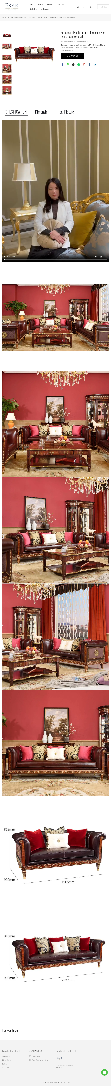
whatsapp (78, 64)
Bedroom (5, 1064)
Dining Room (6, 1060)
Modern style (45, 9)
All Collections (12, 17)
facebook (62, 64)
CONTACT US (72, 56)
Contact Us (33, 9)
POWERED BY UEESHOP (62, 1082)
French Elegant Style (11, 1051)
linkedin (95, 64)
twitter (73, 64)
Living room (31, 17)
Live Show (50, 4)
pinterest (84, 64)
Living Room (6, 1056)
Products (40, 4)
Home (4, 17)
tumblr (89, 64)
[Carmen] (104, 1072)
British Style (22, 17)
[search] (78, 7)
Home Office (6, 1068)
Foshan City (36, 1056)
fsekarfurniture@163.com (40, 1060)
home (31, 4)
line (67, 64)
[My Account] (84, 7)
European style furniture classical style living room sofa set (56, 17)
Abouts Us (61, 4)
